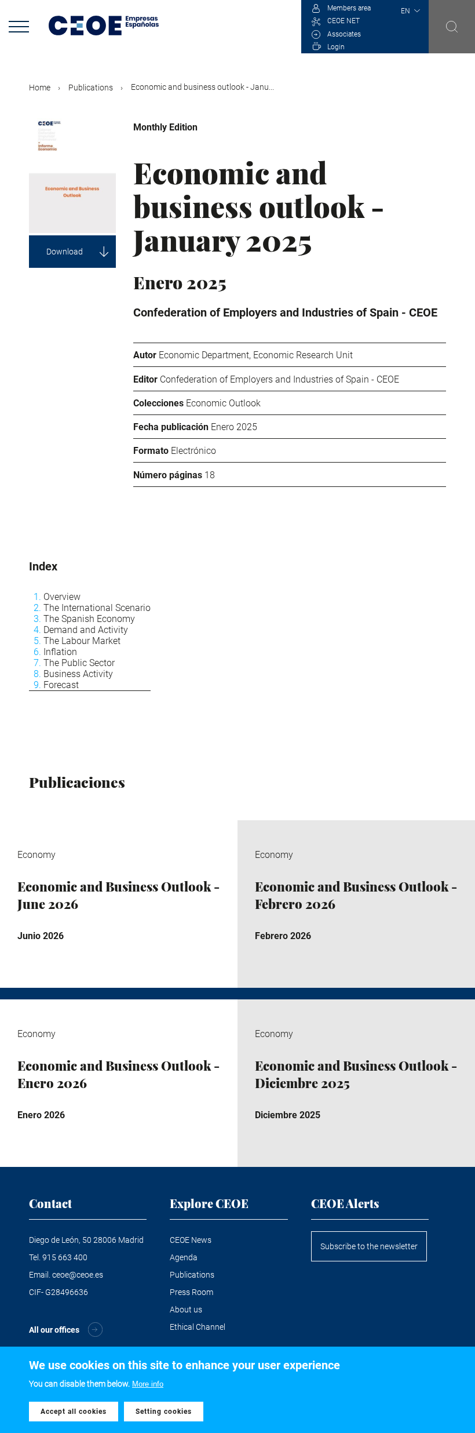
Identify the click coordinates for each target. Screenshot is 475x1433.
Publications (90, 87)
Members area (349, 8)
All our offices (54, 1329)
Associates (344, 34)
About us (186, 1309)
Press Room (191, 1292)
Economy (254, 127)
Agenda (184, 1257)
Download (64, 251)
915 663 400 (64, 1257)
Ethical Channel (197, 1327)
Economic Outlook (223, 403)
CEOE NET (343, 21)
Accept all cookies (74, 1411)
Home (39, 87)
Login (336, 47)
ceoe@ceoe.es (77, 1274)
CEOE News (190, 1240)
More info (147, 1384)
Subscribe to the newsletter (369, 1246)
